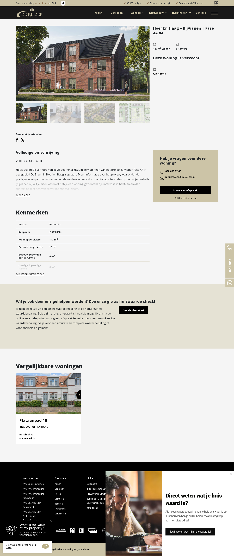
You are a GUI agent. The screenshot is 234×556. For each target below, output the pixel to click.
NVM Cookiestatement (33, 483)
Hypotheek (60, 508)
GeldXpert (92, 483)
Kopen (58, 483)
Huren (58, 493)
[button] (78, 394)
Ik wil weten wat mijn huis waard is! (190, 531)
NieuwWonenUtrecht (97, 493)
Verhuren (59, 498)
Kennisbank (92, 507)
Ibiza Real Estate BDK (97, 488)
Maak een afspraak (185, 190)
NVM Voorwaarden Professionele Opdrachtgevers (32, 516)
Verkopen (59, 488)
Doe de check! (131, 310)
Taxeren (59, 503)
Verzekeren (60, 513)
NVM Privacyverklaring (33, 488)
